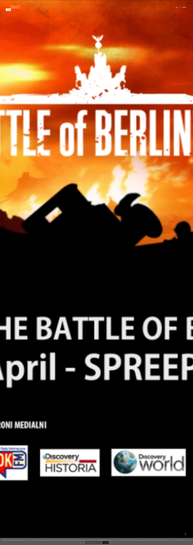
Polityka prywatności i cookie (93, 542)
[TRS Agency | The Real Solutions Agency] (12, 8)
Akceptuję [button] (105, 542)
